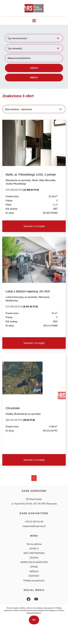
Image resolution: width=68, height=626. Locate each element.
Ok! (34, 620)
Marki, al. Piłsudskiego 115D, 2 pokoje (31, 174)
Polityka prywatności (34, 580)
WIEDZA (34, 571)
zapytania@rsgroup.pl (34, 526)
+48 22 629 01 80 (34, 521)
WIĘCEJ (34, 77)
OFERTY (34, 548)
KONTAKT (34, 576)
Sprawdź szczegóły (34, 226)
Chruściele (13, 408)
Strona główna (34, 544)
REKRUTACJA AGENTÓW (34, 562)
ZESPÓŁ (34, 557)
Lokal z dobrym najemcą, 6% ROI (28, 291)
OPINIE (34, 566)
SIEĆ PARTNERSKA (34, 553)
